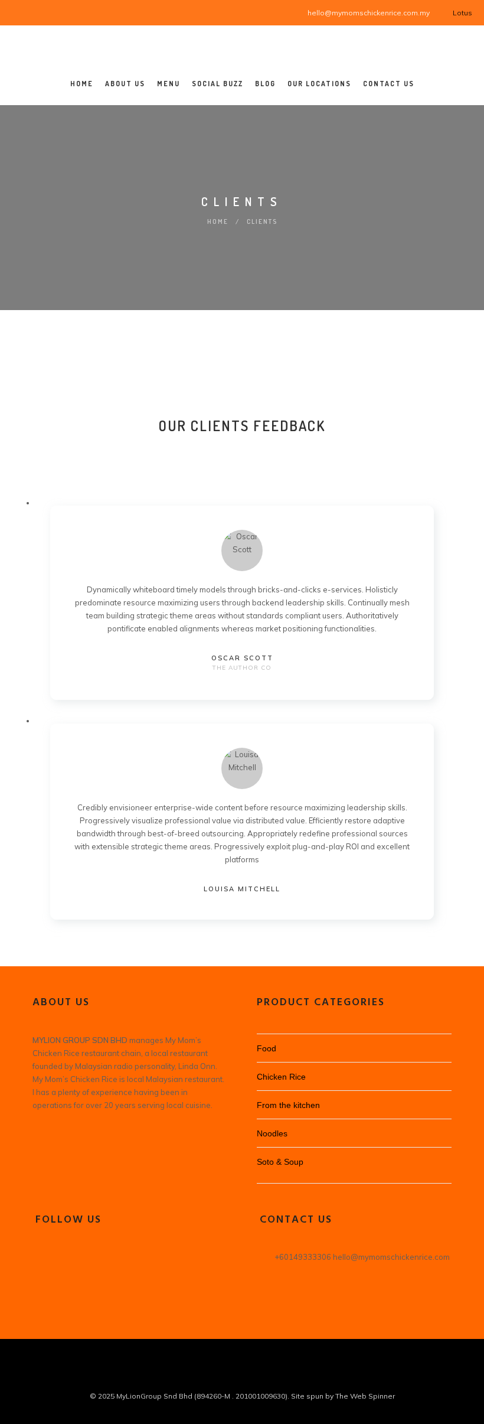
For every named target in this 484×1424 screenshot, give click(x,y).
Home (217, 221)
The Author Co (242, 668)
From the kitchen (288, 1105)
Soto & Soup (280, 1161)
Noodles (272, 1133)
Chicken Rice (281, 1076)
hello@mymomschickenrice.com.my (369, 12)
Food (266, 1048)
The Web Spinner (365, 1396)
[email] (252, 1376)
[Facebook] (19, 11)
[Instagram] (34, 11)
